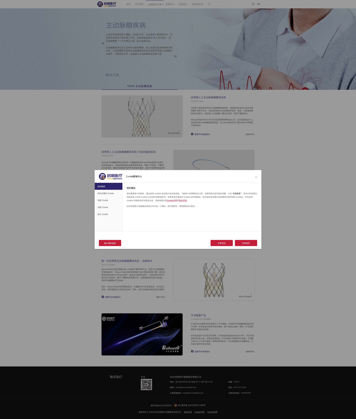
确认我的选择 (110, 243)
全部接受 (246, 243)
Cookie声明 (172, 200)
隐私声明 (183, 200)
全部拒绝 (222, 243)
